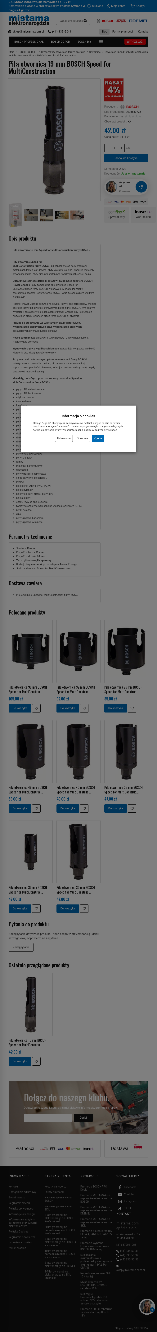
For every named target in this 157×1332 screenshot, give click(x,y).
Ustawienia (64, 438)
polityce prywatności (106, 429)
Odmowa (82, 438)
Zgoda (98, 438)
